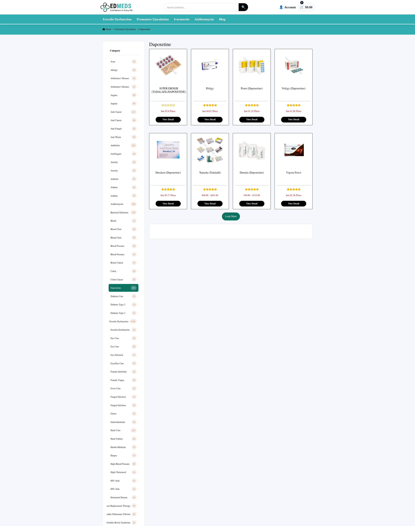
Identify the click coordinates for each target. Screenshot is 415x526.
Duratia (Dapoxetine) (252, 172)
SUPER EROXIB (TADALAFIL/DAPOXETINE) (169, 90)
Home (108, 29)
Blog (222, 19)
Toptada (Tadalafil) (210, 172)
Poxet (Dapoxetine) (252, 88)
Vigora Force (293, 172)
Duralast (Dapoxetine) (168, 172)
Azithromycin (204, 19)
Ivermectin (181, 19)
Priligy (210, 88)
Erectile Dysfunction (117, 19)
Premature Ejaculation (153, 19)
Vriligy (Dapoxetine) (293, 88)
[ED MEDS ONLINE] (117, 7)
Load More (231, 216)
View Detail (168, 119)
